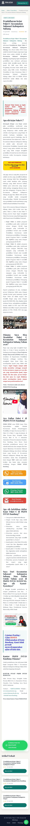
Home (3, 10)
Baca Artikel (8, 771)
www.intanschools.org (9, 691)
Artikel (14, 823)
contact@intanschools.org (11, 693)
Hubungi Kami (22, 3)
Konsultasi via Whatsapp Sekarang (14, 745)
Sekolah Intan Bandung (10, 695)
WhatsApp (20, 823)
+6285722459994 (15, 688)
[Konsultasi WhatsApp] (26, 822)
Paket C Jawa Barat (12, 10)
